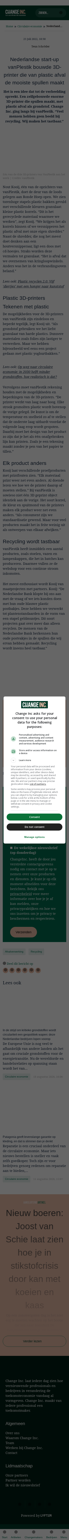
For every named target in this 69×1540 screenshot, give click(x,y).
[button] (34, 760)
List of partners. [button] (38, 784)
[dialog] (34, 770)
